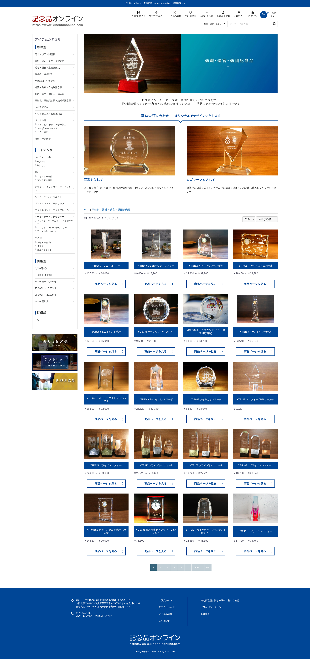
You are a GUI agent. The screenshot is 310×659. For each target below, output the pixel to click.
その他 (38, 238)
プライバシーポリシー (212, 607)
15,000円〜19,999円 (45, 288)
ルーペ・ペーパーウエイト (48, 196)
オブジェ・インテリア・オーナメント (53, 188)
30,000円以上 (42, 301)
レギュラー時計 (44, 176)
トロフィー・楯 (43, 157)
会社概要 (205, 614)
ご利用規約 (164, 620)
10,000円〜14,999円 (45, 281)
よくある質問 (165, 614)
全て (86, 209)
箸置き (40, 246)
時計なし (41, 165)
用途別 (41, 47)
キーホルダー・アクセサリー (49, 216)
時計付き (41, 161)
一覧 (37, 320)
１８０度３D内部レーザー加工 (51, 124)
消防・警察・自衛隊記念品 (48, 87)
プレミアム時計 (44, 180)
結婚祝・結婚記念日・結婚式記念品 (53, 100)
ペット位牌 (40, 120)
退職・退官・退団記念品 (47, 67)
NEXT (197, 567)
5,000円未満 (41, 268)
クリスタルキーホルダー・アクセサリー (55, 222)
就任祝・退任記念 (44, 74)
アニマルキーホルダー (47, 231)
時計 (37, 172)
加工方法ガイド (167, 607)
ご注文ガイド (165, 600)
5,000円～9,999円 (44, 275)
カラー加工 (42, 132)
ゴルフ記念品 (41, 107)
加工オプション (44, 250)
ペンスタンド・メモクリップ (49, 203)
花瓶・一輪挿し (44, 242)
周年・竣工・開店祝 (45, 54)
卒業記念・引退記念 (45, 81)
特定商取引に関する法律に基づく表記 (220, 600)
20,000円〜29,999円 (45, 295)
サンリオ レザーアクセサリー (52, 227)
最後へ (208, 567)
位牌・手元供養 (43, 139)
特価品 (41, 312)
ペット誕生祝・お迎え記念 (48, 113)
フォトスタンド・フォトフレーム (52, 210)
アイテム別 (45, 150)
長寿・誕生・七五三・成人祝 (49, 94)
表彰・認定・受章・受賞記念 (49, 61)
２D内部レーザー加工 (47, 128)
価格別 (41, 261)
